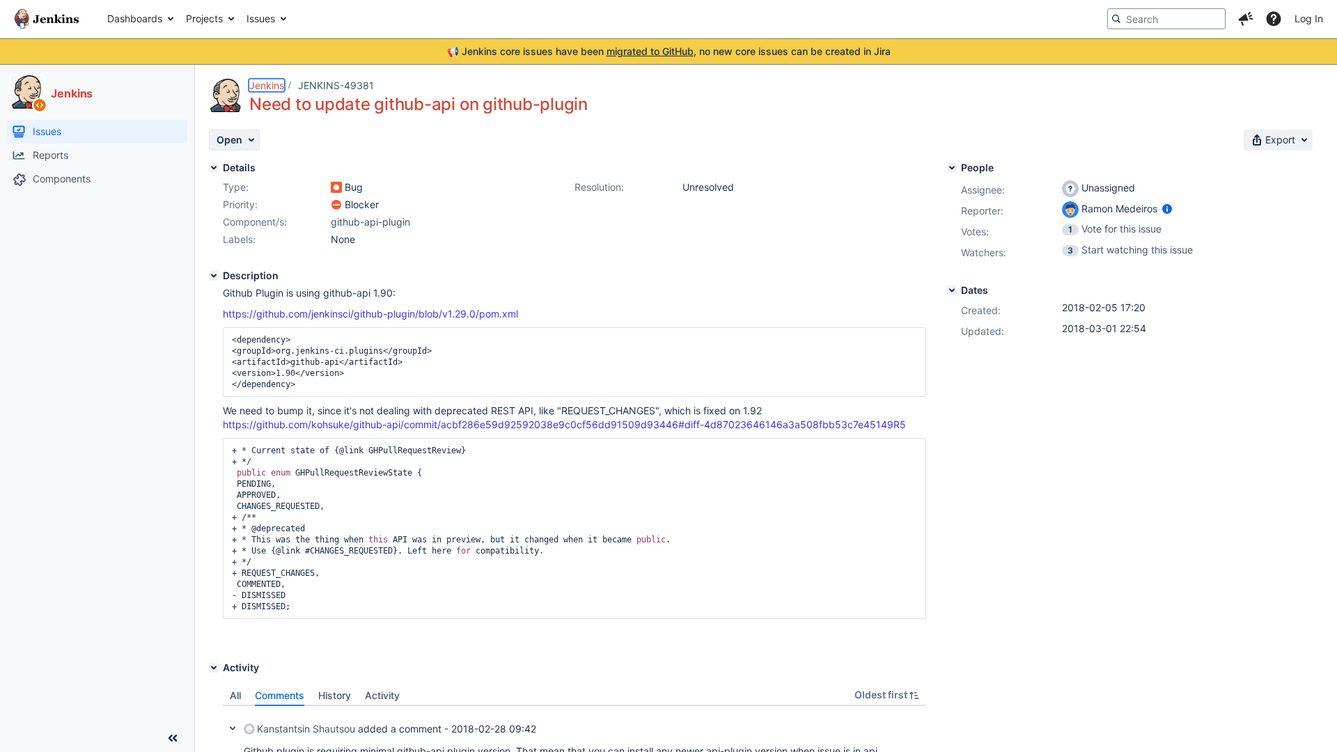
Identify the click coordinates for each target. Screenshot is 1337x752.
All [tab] (235, 695)
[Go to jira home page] (46, 19)
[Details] (214, 168)
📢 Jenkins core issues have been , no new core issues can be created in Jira (669, 51)
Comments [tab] (279, 695)
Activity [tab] (382, 695)
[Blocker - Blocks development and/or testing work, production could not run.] (336, 204)
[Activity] (214, 668)
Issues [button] (261, 18)
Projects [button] (204, 18)
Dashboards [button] (134, 18)
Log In (1309, 18)
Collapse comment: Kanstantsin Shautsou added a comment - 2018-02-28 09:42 (232, 728)
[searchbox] (1166, 19)
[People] (952, 168)
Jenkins (266, 85)
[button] (1246, 19)
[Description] (214, 276)
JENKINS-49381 (336, 85)
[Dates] (952, 290)
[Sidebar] (172, 738)
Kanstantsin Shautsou (306, 729)
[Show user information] (1167, 208)
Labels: (239, 239)
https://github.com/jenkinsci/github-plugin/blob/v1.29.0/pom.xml (370, 314)
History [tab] (334, 695)
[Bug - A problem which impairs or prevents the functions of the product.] (336, 187)
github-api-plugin (370, 222)
